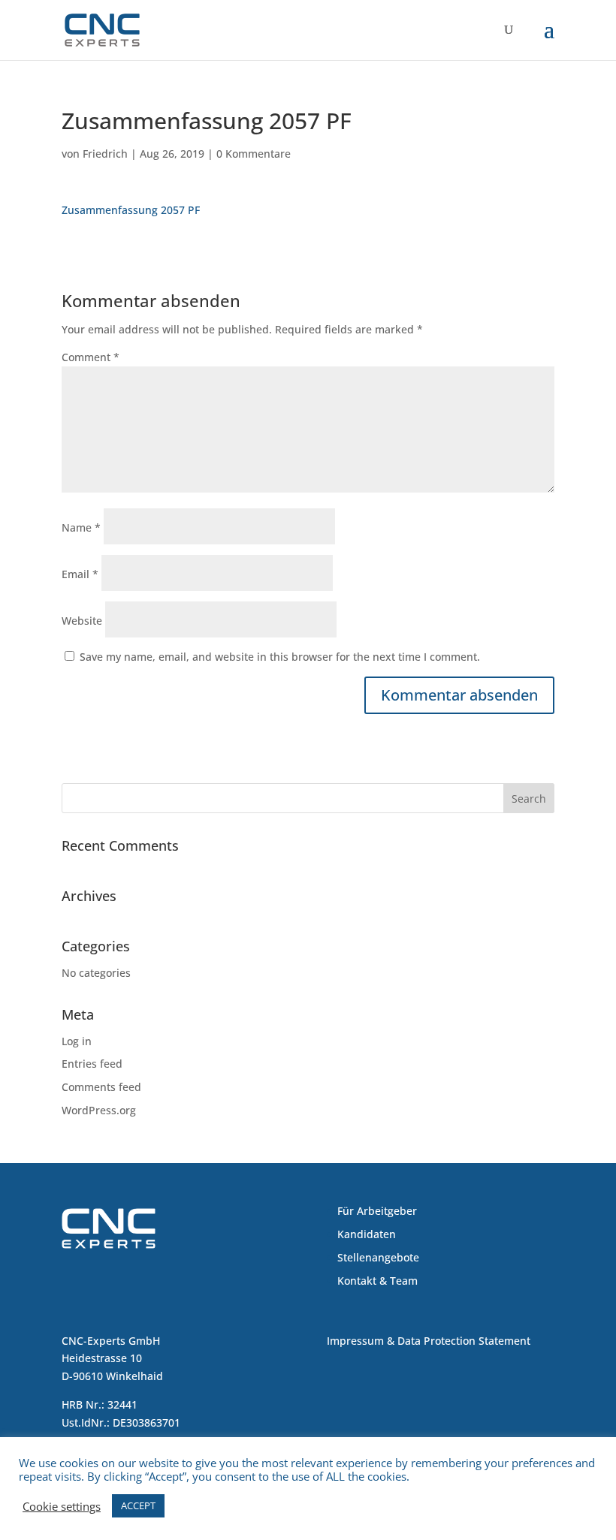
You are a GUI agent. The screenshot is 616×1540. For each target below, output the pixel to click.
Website (82, 620)
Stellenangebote (378, 1257)
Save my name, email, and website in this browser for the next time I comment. (280, 656)
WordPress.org (99, 1110)
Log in (77, 1041)
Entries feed (92, 1063)
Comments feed (101, 1087)
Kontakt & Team (377, 1280)
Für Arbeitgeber (377, 1211)
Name (81, 527)
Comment (90, 357)
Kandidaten (366, 1234)
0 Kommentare (253, 153)
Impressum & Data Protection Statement (428, 1341)
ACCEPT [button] (138, 1505)
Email (80, 574)
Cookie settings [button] (62, 1506)
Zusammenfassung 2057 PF (131, 210)
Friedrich (105, 153)
